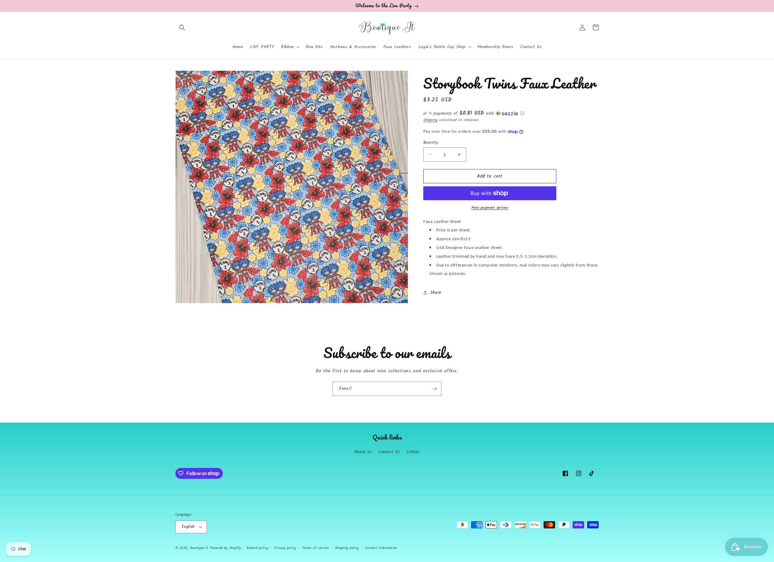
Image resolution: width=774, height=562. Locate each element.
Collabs (413, 452)
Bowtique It (199, 548)
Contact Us (389, 452)
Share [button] (435, 292)
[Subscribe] (434, 389)
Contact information (381, 548)
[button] (182, 27)
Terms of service (315, 548)
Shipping (430, 120)
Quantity (430, 143)
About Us (363, 452)
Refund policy (257, 548)
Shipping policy (347, 548)
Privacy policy (285, 548)
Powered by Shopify (225, 548)
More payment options (489, 208)
